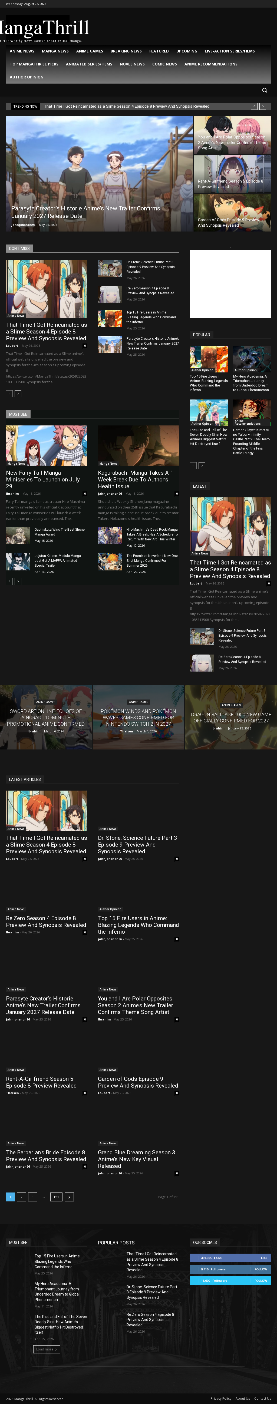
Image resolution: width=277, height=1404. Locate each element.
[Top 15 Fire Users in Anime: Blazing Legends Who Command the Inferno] (110, 318)
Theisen (12, 1093)
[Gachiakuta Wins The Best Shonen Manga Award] (18, 535)
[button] (264, 90)
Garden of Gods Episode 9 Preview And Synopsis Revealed (138, 1082)
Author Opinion (202, 370)
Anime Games (45, 702)
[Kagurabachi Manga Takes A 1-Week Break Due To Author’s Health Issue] (138, 445)
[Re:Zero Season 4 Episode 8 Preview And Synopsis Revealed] (110, 294)
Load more (44, 1349)
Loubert (12, 345)
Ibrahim (12, 493)
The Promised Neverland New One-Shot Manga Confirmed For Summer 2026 (153, 560)
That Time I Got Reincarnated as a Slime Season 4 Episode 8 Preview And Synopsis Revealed (126, 106)
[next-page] (18, 393)
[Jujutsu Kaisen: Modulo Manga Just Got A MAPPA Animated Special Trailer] (18, 561)
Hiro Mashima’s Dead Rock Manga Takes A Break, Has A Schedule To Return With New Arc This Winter (152, 534)
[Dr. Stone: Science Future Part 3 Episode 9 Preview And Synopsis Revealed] (110, 268)
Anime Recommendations (248, 422)
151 (56, 1197)
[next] (262, 106)
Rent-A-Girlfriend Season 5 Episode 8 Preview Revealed (41, 1082)
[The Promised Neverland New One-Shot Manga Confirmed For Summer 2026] (110, 561)
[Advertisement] (230, 284)
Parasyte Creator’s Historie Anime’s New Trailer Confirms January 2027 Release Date (153, 343)
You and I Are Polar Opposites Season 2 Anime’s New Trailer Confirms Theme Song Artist (135, 1005)
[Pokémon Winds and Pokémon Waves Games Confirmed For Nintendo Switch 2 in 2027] (138, 717)
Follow (261, 1269)
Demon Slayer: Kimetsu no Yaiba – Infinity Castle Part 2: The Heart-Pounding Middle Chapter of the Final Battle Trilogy (251, 441)
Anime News (16, 316)
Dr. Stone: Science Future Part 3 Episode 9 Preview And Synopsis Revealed (151, 267)
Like (264, 1258)
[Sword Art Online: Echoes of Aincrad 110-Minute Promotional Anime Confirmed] (46, 717)
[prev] (254, 106)
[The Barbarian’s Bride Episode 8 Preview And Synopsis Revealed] (46, 1125)
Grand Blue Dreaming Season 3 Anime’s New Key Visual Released (136, 1159)
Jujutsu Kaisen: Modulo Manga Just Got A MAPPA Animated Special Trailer (58, 560)
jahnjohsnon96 (23, 225)
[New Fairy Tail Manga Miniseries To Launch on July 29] (46, 445)
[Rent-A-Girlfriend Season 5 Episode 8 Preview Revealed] (232, 174)
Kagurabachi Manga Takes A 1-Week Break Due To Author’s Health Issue (136, 480)
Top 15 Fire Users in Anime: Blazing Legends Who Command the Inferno (151, 317)
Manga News (16, 463)
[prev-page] (9, 393)
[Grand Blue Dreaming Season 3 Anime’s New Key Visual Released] (138, 1125)
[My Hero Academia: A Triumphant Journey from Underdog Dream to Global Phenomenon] (252, 359)
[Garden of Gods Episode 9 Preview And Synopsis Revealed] (232, 213)
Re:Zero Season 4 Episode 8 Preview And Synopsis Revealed (46, 921)
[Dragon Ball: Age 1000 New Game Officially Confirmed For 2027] (231, 717)
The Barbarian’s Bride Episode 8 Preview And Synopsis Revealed (46, 1155)
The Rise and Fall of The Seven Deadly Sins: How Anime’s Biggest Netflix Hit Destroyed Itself (208, 437)
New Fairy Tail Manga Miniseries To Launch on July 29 (43, 480)
